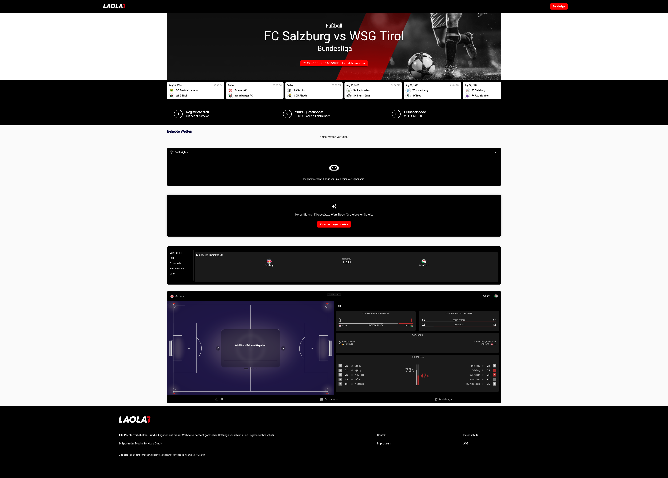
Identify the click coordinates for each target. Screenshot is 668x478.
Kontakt (381, 435)
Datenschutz (471, 435)
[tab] (219, 399)
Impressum (384, 443)
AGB (465, 443)
